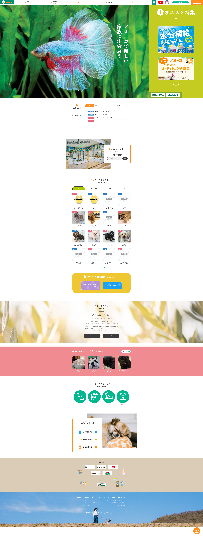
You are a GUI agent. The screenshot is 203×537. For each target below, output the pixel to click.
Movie (119, 503)
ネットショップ (107, 512)
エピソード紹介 (121, 508)
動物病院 (94, 503)
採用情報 (100, 512)
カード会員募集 (114, 500)
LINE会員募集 (114, 502)
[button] (176, 19)
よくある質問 (103, 513)
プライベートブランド (122, 505)
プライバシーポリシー (94, 513)
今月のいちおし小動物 (87, 505)
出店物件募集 (94, 512)
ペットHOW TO (105, 500)
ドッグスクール (95, 502)
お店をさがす (79, 497)
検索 (125, 158)
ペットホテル (94, 500)
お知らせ (88, 512)
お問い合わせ (110, 513)
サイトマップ (114, 512)
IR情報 (120, 500)
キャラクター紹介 (121, 502)
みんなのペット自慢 (106, 497)
